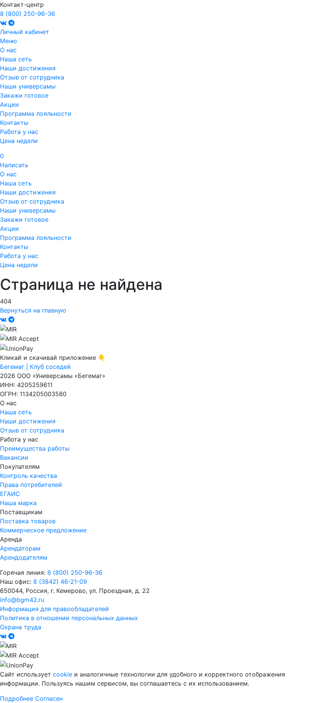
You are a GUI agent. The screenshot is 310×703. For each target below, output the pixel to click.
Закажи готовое (24, 95)
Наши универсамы (28, 86)
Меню (8, 41)
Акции (9, 104)
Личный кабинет (24, 32)
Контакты (14, 122)
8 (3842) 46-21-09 (60, 581)
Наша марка (18, 503)
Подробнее (16, 698)
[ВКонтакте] (4, 22)
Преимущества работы (35, 448)
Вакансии (14, 457)
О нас (8, 50)
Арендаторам (20, 548)
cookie (62, 674)
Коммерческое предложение (43, 530)
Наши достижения (28, 68)
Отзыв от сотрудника (32, 77)
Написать (14, 165)
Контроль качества (28, 475)
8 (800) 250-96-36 (27, 13)
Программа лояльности (35, 113)
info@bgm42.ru (22, 599)
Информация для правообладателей (54, 609)
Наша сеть (16, 59)
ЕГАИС (10, 494)
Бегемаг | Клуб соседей (35, 366)
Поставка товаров (28, 521)
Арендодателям (23, 557)
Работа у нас (19, 131)
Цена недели (19, 141)
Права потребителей (31, 484)
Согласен (49, 698)
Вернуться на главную (33, 310)
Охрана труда (20, 627)
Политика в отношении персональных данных (69, 618)
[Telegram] (11, 22)
